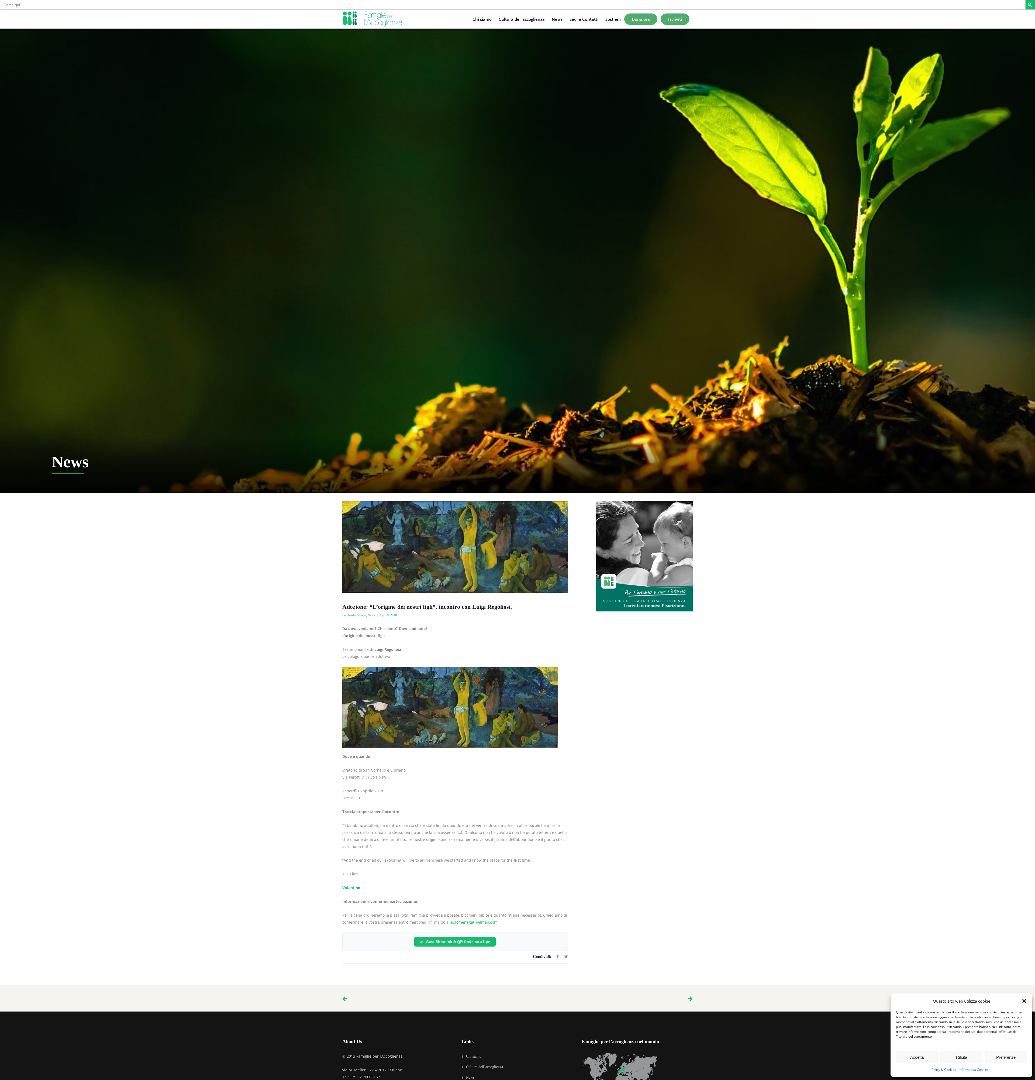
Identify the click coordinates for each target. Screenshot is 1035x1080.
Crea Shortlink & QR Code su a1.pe (458, 942)
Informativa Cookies (974, 1069)
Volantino (351, 887)
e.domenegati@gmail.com (474, 922)
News (371, 615)
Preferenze (1006, 1057)
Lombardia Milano (354, 615)
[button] (1024, 1001)
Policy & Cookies (944, 1069)
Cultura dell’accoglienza (484, 1067)
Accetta (917, 1057)
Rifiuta (961, 1057)
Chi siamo (473, 1056)
